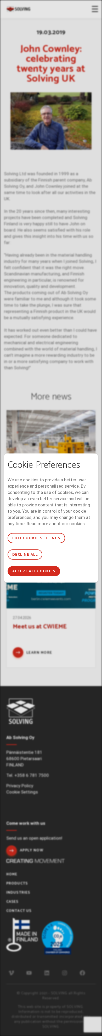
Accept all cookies (33, 571)
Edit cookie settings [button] (36, 538)
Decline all (25, 555)
